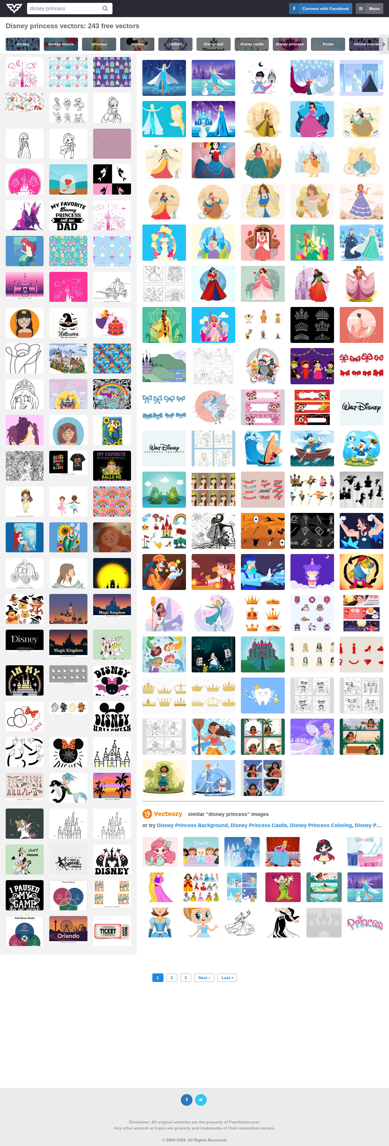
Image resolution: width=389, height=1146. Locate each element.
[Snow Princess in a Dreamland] (164, 78)
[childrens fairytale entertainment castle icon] (25, 83)
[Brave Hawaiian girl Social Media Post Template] (262, 737)
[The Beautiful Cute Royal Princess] (262, 242)
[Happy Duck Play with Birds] (361, 448)
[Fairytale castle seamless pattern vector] (112, 256)
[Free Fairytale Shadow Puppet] (312, 490)
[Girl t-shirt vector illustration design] (25, 865)
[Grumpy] (361, 572)
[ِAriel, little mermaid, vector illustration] (25, 256)
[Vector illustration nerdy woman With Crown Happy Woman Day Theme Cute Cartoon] (25, 328)
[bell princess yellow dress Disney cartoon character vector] (25, 501)
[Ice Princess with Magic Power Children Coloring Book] (213, 366)
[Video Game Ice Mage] (262, 572)
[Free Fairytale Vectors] (164, 531)
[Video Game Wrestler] (361, 531)
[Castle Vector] (164, 366)
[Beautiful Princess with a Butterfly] (213, 242)
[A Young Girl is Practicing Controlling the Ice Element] (213, 613)
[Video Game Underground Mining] (164, 572)
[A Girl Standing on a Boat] (262, 448)
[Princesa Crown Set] (164, 696)
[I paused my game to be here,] (25, 900)
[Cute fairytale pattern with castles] (68, 77)
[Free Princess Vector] (262, 78)
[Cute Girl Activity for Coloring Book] (164, 737)
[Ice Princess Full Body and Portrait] (164, 119)
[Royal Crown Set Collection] (262, 613)
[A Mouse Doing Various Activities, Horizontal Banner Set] (262, 407)
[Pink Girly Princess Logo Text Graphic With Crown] (365, 922)
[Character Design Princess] (312, 119)
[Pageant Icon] (312, 654)
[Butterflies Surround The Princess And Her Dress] (262, 284)
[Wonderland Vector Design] (213, 654)
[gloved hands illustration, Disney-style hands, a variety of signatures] (68, 674)
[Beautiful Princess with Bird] (262, 160)
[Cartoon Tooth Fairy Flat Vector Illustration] (262, 696)
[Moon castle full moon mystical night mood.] (112, 578)
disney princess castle (259, 825)
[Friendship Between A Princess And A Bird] (213, 284)
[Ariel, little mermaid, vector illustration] (68, 542)
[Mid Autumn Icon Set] (312, 613)
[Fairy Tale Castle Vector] (262, 654)
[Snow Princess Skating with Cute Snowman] (213, 78)
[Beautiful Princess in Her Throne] (164, 242)
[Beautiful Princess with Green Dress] (312, 242)
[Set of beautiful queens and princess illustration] (201, 887)
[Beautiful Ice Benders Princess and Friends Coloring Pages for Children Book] (213, 448)
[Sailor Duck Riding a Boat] (312, 448)
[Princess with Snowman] (213, 119)
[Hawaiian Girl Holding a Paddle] (213, 737)
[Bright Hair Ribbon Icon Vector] (361, 366)
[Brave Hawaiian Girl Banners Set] (361, 737)
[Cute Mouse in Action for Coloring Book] (361, 696)
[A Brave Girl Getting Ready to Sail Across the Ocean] (164, 613)
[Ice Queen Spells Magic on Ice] (312, 737)
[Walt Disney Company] (361, 407)
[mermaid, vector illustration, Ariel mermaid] (25, 542)
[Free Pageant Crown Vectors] (312, 325)
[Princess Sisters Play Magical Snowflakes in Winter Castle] (312, 78)
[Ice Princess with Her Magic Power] (361, 242)
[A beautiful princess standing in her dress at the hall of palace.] (283, 852)
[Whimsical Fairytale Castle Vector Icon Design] (112, 829)
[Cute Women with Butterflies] (164, 778)
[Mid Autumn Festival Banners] (361, 613)
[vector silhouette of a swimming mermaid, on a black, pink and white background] (112, 184)
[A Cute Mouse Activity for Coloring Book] (312, 696)
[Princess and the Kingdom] (213, 201)
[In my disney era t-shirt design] (25, 689)
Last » (228, 977)
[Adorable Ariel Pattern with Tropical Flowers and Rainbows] (25, 102)
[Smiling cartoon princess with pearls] (25, 409)
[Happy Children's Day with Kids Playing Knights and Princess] (262, 366)
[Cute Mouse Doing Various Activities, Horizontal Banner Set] (312, 407)
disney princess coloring (321, 825)
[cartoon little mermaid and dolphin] (68, 791)
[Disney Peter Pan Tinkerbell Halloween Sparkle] (68, 865)
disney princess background (192, 825)
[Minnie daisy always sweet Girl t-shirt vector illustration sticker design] (112, 650)
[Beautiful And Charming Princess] (262, 119)
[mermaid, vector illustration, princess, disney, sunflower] (112, 435)
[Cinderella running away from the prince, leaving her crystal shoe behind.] (25, 435)
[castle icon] (112, 757)
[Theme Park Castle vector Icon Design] (68, 829)
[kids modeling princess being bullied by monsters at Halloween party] (312, 366)
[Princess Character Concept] (213, 160)
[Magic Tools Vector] (312, 531)
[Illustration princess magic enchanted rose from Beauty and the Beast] (68, 184)
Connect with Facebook (325, 8)
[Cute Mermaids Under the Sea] (164, 654)
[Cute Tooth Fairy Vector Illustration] (312, 572)
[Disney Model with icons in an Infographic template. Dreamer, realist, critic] (68, 900)
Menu (374, 8)
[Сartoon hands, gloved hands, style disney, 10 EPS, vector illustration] (25, 759)
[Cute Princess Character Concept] (164, 160)
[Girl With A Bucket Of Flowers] (361, 325)
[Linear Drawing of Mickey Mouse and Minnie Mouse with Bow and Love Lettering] (25, 721)
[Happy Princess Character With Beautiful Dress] (361, 284)
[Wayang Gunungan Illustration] (213, 531)
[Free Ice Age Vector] (262, 325)
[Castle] (324, 922)
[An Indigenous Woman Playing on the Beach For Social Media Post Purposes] (262, 778)
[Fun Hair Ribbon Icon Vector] (164, 407)
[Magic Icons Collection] (262, 531)
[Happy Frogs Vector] (164, 490)
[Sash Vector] (262, 490)
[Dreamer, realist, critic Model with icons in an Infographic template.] (25, 936)
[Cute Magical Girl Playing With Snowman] (213, 778)
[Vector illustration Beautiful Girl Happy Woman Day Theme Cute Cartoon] (68, 578)
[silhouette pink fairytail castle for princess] (25, 184)
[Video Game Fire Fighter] (213, 572)
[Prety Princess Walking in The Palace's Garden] (213, 325)
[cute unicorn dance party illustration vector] (25, 829)
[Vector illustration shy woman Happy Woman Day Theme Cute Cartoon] (68, 435)
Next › (204, 977)
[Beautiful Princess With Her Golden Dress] (164, 325)
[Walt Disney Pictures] (164, 448)
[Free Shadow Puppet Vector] (361, 490)
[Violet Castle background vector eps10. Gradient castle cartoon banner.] (25, 285)
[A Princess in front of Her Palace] (312, 284)
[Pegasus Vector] (213, 407)
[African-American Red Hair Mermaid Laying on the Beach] (112, 542)
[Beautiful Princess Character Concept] (361, 119)
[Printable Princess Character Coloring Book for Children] (164, 284)
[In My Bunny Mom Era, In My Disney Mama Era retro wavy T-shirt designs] (112, 893)
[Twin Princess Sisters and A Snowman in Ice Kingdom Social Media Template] (361, 78)
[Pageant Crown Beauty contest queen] (213, 490)
